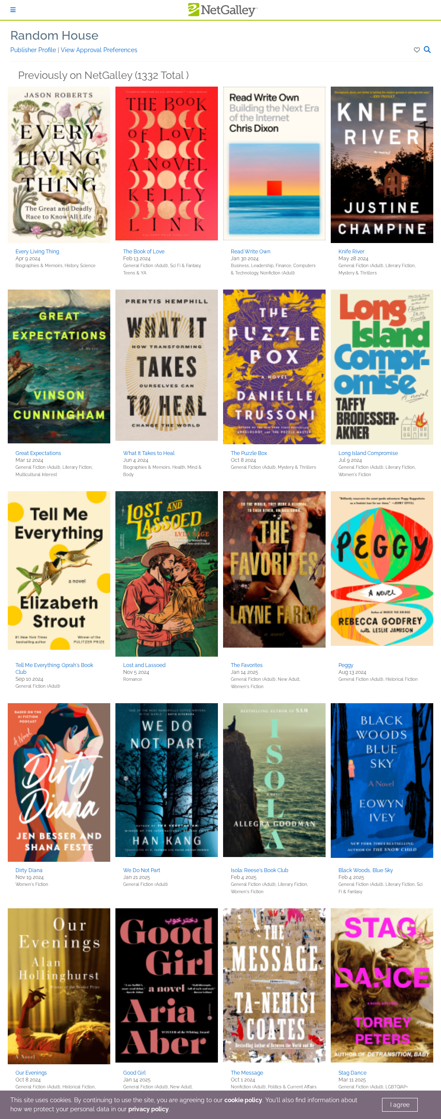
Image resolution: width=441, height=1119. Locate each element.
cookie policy (243, 1100)
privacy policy (148, 1109)
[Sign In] (13, 10)
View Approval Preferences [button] (99, 50)
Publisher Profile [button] (34, 50)
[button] (417, 50)
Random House (54, 35)
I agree (400, 1104)
